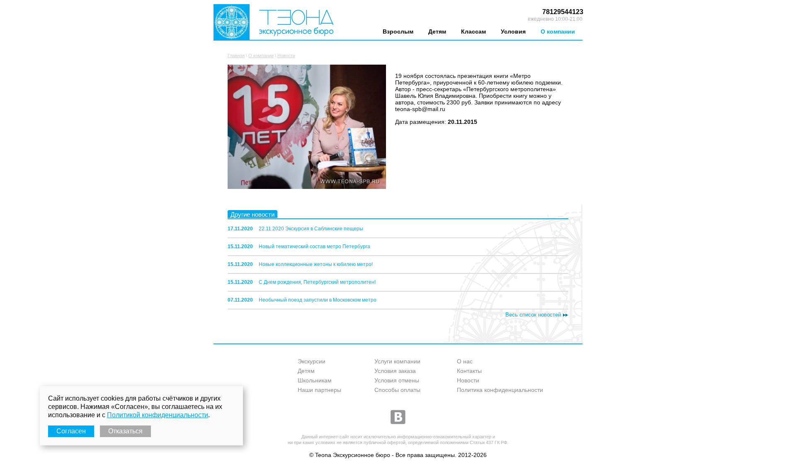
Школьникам (315, 380)
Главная (236, 55)
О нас (465, 361)
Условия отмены (396, 380)
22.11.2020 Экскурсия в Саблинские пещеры (311, 229)
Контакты (469, 370)
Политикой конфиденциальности (157, 414)
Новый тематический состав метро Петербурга (314, 246)
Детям (437, 31)
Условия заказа (395, 370)
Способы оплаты (397, 390)
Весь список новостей (533, 315)
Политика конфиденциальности (500, 390)
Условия (513, 31)
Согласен (71, 431)
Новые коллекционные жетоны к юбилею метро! (316, 264)
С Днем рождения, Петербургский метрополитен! (317, 282)
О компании (558, 31)
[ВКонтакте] (398, 416)
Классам (473, 31)
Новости (286, 55)
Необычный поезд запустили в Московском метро (317, 300)
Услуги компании (397, 361)
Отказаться (125, 431)
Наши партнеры (319, 390)
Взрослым (398, 31)
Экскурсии (311, 361)
